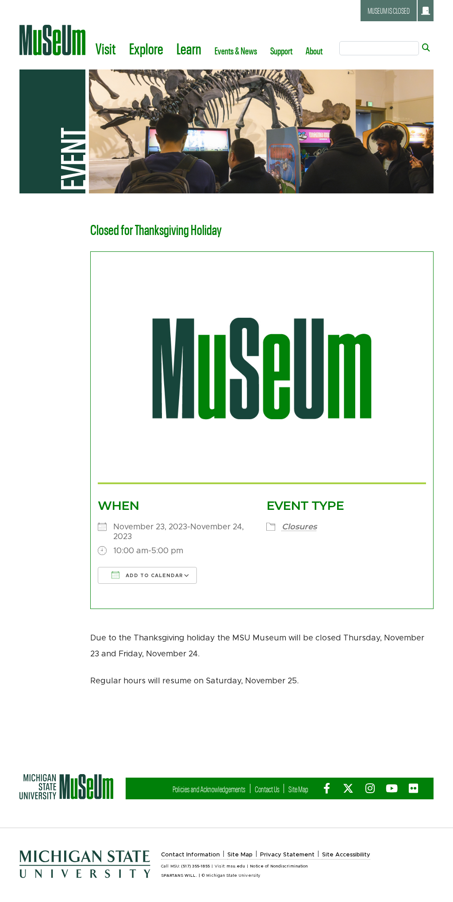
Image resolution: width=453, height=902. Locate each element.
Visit (106, 48)
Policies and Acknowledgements (209, 789)
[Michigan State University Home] (66, 786)
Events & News (236, 50)
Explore (146, 48)
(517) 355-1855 (195, 866)
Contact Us (267, 789)
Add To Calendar (153, 575)
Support (281, 50)
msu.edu (235, 866)
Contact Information (190, 855)
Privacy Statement (287, 855)
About (314, 50)
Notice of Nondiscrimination (279, 866)
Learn (189, 48)
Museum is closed (389, 11)
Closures (299, 527)
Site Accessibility (346, 855)
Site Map (298, 789)
